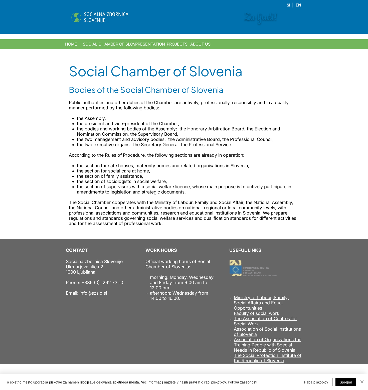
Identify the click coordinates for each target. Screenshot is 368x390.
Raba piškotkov (316, 381)
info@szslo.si (93, 293)
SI (288, 5)
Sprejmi (346, 381)
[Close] (362, 382)
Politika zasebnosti (242, 381)
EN (298, 5)
